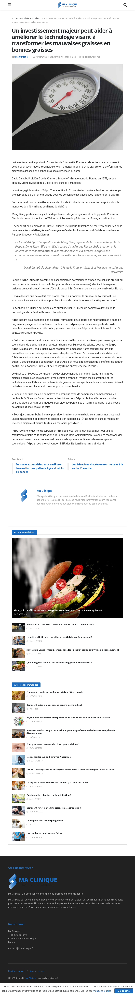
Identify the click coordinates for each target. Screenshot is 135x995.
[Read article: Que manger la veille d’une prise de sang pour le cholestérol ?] (18, 665)
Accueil (15, 18)
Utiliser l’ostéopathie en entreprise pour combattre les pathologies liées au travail (71, 769)
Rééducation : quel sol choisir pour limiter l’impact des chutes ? (60, 624)
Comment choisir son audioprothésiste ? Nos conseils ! (55, 692)
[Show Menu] (9, 5)
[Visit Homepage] (67, 5)
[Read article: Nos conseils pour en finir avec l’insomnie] (18, 760)
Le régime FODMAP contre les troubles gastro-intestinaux (57, 782)
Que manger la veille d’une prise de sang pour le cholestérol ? (59, 662)
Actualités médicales (29, 18)
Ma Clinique (21, 57)
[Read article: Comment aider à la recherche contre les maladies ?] (18, 708)
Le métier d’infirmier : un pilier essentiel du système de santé (59, 637)
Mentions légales (16, 971)
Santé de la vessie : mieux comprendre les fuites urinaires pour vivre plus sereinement (73, 649)
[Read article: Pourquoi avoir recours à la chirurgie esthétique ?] (18, 747)
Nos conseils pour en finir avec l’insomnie (49, 756)
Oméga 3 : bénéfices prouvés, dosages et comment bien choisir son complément (58, 610)
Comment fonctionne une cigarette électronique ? (54, 807)
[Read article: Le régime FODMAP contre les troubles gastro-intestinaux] (18, 785)
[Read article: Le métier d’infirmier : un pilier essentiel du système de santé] (18, 640)
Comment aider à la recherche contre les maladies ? (54, 704)
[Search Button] (125, 5)
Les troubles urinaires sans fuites (44, 833)
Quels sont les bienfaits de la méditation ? (49, 795)
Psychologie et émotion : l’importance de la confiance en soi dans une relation (68, 717)
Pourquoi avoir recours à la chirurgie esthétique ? (53, 744)
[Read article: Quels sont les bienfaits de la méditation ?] (18, 798)
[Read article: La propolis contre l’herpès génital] (18, 823)
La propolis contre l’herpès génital (45, 820)
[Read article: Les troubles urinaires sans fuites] (18, 836)
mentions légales (102, 991)
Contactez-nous (37, 971)
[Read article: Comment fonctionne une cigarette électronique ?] (18, 811)
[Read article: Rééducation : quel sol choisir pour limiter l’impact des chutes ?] (18, 627)
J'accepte (124, 991)
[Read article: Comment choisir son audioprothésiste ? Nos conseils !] (18, 695)
